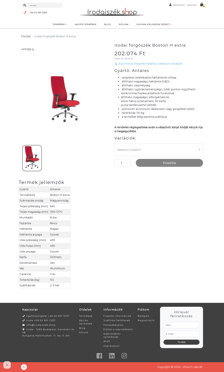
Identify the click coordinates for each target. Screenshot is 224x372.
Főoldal (26, 36)
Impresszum (111, 346)
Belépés (143, 316)
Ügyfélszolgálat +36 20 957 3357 (48, 316)
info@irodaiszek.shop (41, 325)
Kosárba (169, 163)
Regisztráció (146, 320)
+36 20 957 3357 (38, 12)
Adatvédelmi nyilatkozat (112, 335)
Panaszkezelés (113, 325)
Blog (82, 328)
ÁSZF (107, 341)
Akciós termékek (85, 322)
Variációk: (125, 138)
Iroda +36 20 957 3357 (41, 320)
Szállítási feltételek (116, 320)
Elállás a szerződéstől (118, 329)
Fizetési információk (117, 316)
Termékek (85, 316)
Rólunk (83, 332)
